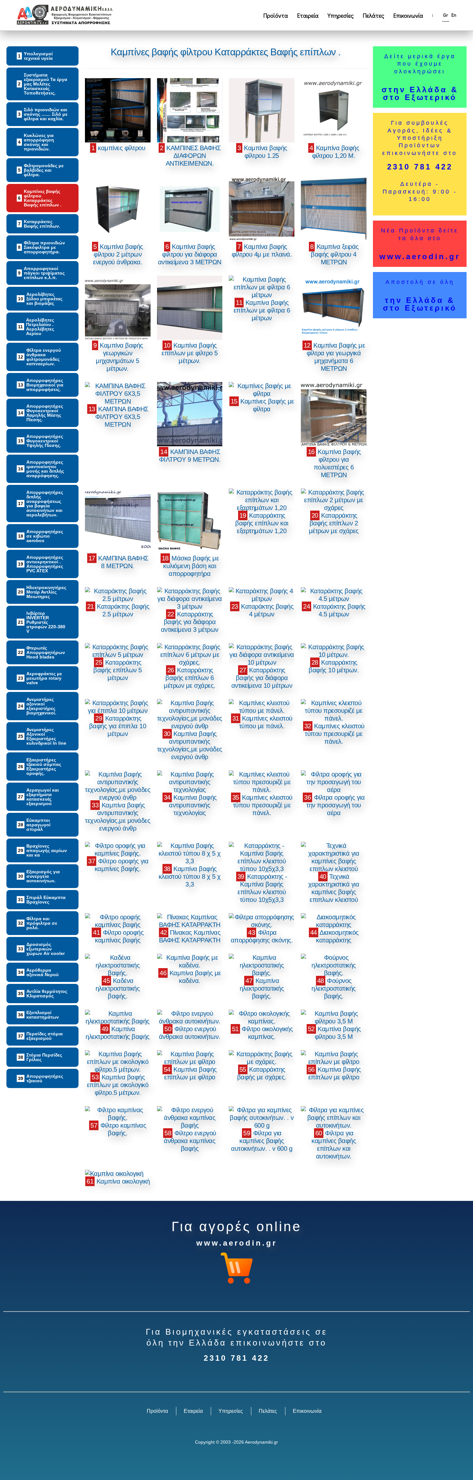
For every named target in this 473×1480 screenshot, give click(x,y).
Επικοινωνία (408, 15)
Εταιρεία (308, 15)
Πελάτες (373, 15)
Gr (445, 15)
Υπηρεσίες (341, 15)
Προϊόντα (275, 15)
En (453, 15)
